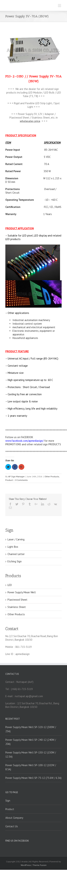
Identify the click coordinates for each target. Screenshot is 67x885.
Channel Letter (16, 554)
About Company (14, 817)
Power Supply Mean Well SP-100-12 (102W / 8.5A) (30, 767)
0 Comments (21, 480)
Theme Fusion (39, 865)
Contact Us (11, 826)
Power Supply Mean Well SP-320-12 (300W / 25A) (30, 729)
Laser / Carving (16, 539)
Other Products (51, 476)
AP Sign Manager (16, 476)
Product (9, 480)
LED (10, 585)
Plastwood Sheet (17, 599)
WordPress (26, 865)
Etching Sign (15, 561)
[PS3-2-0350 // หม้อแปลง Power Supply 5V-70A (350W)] (33, 50)
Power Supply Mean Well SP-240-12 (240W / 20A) (30, 742)
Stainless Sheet (17, 607)
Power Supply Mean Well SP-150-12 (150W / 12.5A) (30, 754)
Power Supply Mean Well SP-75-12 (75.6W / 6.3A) (33, 778)
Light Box (13, 546)
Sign (7, 800)
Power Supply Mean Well (22, 592)
